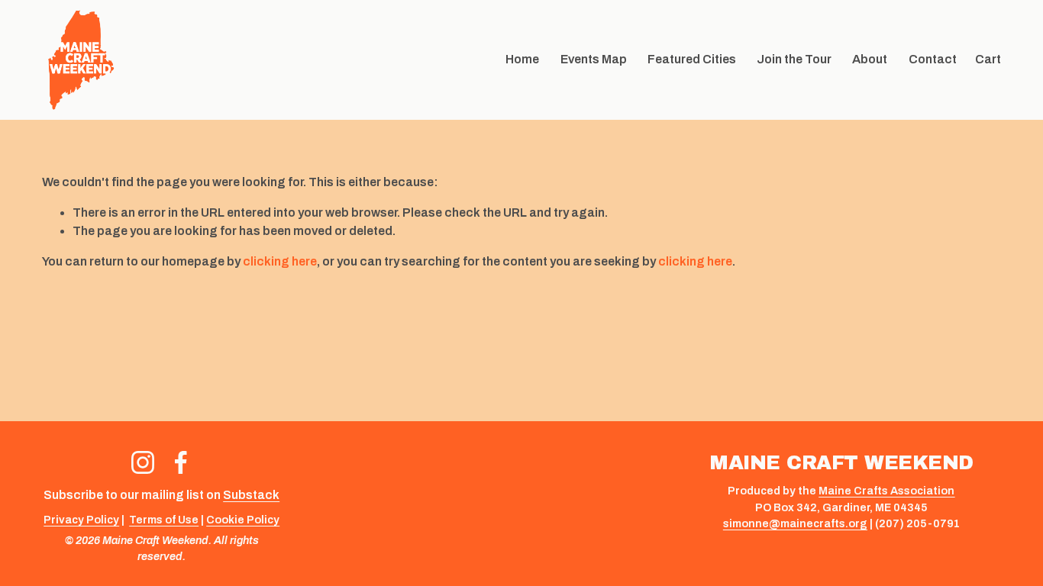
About (869, 59)
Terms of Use (164, 520)
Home (522, 59)
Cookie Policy (242, 520)
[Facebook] (181, 462)
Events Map (593, 59)
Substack (251, 494)
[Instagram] (143, 462)
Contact (933, 59)
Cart (988, 59)
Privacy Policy (81, 520)
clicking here (280, 261)
